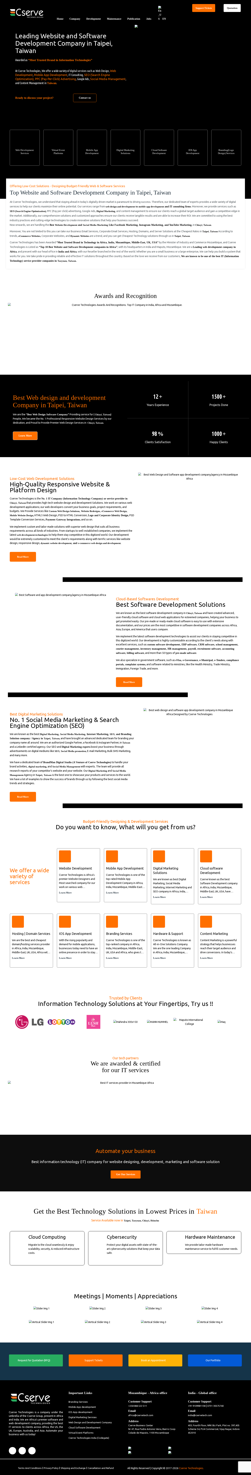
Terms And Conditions (30, 1468)
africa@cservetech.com (140, 1415)
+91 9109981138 (196, 1406)
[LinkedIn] (22, 1450)
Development (93, 18)
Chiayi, (146, 1220)
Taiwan (51, 83)
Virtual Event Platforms (81, 1432)
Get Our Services (125, 1174)
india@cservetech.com (200, 1415)
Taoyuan (62, 260)
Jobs (148, 18)
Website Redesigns (90, 511)
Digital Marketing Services (83, 1417)
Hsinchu (154, 1220)
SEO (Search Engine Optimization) (28, 211)
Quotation (232, 8)
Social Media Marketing (95, 225)
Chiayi (198, 225)
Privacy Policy (51, 1468)
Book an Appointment (153, 1360)
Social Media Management (108, 79)
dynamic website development (56, 543)
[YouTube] (32, 1450)
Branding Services (78, 1401)
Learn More (25, 435)
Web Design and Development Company (90, 1422)
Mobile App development (82, 1407)
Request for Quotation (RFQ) (34, 1360)
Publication (133, 18)
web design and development (120, 206)
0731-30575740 (215, 1406)
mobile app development (151, 206)
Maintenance (114, 18)
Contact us (85, 97)
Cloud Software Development (85, 1427)
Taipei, (127, 1220)
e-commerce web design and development (99, 543)
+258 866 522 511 (137, 1406)
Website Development (66, 225)
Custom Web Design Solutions (64, 511)
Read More (23, 556)
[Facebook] (12, 1450)
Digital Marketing (105, 211)
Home (60, 18)
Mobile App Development (50, 75)
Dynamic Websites (79, 236)
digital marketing (37, 766)
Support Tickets (204, 8)
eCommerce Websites (29, 236)
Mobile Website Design (21, 515)
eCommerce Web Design (114, 511)
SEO (112, 734)
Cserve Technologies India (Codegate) (89, 1438)
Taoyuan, (136, 1220)
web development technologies (32, 535)
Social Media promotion (73, 751)
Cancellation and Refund (101, 1468)
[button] (9, 1020)
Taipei (205, 231)
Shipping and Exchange (73, 1468)
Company (74, 18)
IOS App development (80, 1412)
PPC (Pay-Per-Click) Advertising (55, 79)
